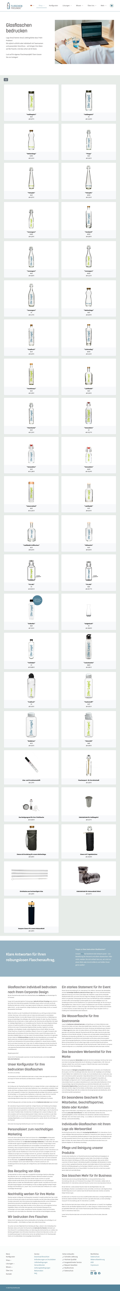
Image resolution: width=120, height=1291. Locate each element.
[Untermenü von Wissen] (11, 1267)
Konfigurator (53, 5)
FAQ (82, 954)
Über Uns (91, 5)
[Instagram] (95, 1273)
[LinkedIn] (92, 1273)
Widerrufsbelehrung (98, 1259)
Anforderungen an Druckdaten (45, 1259)
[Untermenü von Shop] (10, 1260)
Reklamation (38, 1271)
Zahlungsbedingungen (42, 1268)
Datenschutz (95, 1257)
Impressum (95, 1265)
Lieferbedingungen (41, 1262)
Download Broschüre (41, 1257)
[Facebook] (99, 1273)
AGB (92, 1262)
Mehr (102, 5)
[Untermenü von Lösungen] (14, 1263)
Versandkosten (39, 1265)
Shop (40, 5)
